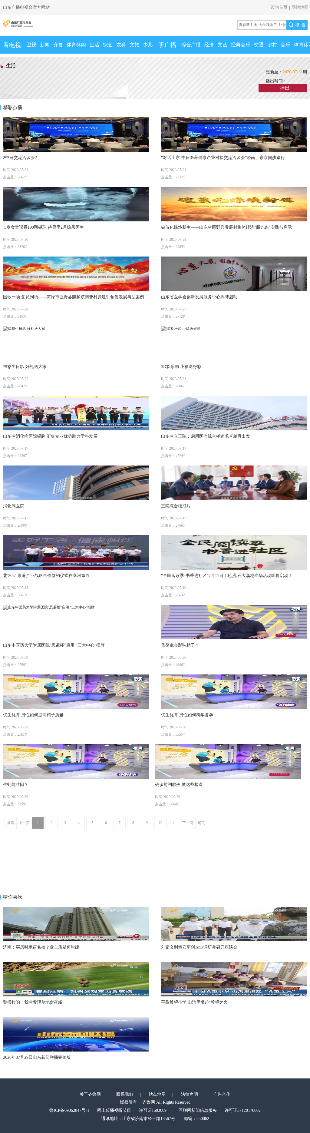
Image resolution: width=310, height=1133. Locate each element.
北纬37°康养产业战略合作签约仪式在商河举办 (46, 575)
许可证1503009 (153, 1110)
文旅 (134, 44)
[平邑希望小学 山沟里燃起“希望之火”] (234, 979)
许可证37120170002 (243, 1110)
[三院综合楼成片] (234, 482)
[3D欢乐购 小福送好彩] (234, 343)
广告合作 (221, 1094)
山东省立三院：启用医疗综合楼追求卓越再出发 (205, 436)
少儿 (148, 44)
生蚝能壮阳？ (15, 784)
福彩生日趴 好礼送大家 (25, 366)
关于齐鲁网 (90, 1094)
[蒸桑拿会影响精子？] (234, 622)
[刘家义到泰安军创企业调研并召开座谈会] (234, 924)
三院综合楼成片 (176, 506)
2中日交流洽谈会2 (20, 157)
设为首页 (279, 7)
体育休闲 (76, 44)
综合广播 (191, 44)
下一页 (187, 823)
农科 (121, 44)
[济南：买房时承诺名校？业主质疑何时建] (76, 924)
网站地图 (300, 7)
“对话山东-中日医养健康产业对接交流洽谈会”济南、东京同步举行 (223, 157)
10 (160, 823)
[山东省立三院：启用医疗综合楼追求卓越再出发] (234, 413)
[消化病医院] (76, 482)
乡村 (272, 44)
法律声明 (189, 1094)
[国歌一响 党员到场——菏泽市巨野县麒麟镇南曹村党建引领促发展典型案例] (76, 274)
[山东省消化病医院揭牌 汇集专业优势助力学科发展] (76, 413)
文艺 (222, 44)
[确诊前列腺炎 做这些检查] (228, 761)
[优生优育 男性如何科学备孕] (234, 691)
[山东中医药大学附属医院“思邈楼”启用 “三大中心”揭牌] (76, 622)
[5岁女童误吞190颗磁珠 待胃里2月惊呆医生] (76, 204)
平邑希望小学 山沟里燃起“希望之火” (195, 1002)
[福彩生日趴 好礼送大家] (76, 343)
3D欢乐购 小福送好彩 (181, 366)
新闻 (45, 44)
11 (174, 823)
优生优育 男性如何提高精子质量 (33, 715)
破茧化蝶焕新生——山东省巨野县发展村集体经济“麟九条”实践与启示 (226, 227)
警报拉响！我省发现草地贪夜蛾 (32, 1002)
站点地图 (157, 1094)
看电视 (12, 44)
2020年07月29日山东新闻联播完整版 (37, 1057)
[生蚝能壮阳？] (76, 761)
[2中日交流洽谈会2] (76, 134)
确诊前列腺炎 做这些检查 (179, 784)
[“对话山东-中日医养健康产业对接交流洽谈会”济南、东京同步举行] (234, 134)
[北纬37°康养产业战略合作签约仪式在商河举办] (76, 552)
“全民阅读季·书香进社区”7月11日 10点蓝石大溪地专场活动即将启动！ (226, 575)
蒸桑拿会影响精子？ (180, 645)
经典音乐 (240, 44)
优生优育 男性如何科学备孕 (187, 715)
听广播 (167, 44)
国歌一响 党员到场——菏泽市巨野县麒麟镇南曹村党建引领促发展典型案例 (73, 297)
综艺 (108, 44)
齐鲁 (58, 44)
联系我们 (124, 1094)
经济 (209, 44)
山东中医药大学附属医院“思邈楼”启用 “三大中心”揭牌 (54, 645)
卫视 (31, 44)
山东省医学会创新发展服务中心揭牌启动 (199, 297)
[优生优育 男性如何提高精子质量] (76, 691)
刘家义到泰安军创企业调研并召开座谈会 (199, 947)
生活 (94, 44)
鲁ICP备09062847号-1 (69, 1110)
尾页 (201, 823)
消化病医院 (13, 506)
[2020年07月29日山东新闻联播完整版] (76, 1034)
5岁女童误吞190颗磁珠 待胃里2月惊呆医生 (43, 227)
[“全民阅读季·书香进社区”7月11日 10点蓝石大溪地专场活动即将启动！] (234, 552)
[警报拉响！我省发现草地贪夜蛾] (76, 979)
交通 (259, 44)
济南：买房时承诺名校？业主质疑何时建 (41, 947)
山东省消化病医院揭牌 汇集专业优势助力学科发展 (50, 436)
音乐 (285, 44)
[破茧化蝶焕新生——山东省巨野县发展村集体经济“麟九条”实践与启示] (234, 204)
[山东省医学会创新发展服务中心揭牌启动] (234, 274)
